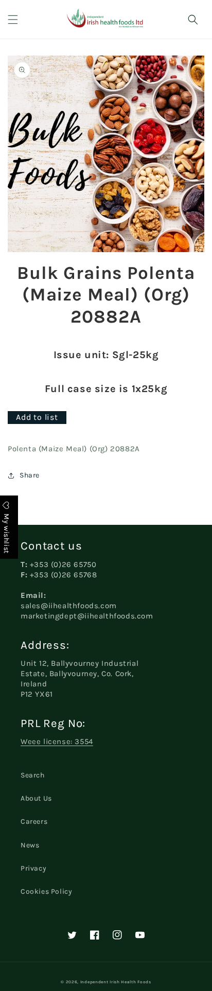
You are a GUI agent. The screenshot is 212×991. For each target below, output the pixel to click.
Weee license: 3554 (57, 741)
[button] (13, 19)
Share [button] (30, 475)
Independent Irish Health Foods (115, 981)
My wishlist (6, 533)
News (30, 845)
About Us (36, 798)
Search (33, 775)
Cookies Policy (46, 891)
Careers (34, 821)
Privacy (33, 868)
